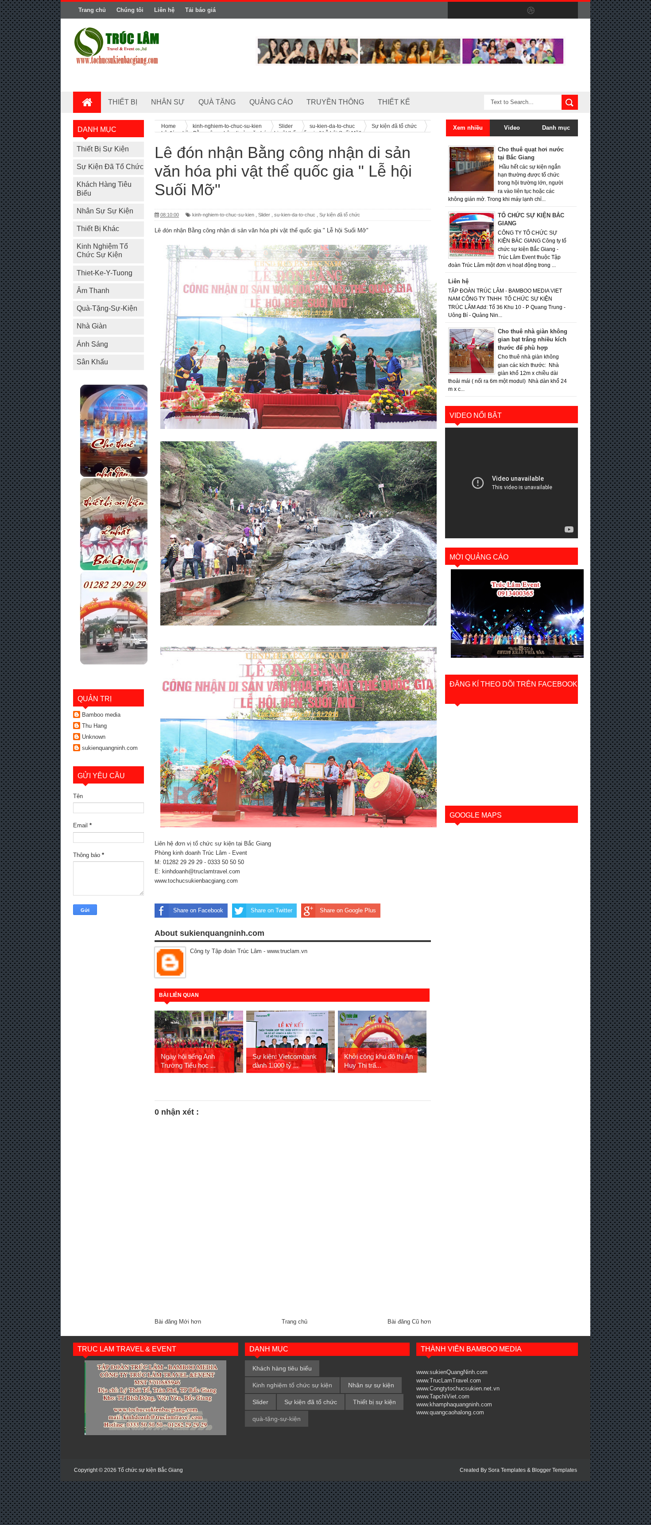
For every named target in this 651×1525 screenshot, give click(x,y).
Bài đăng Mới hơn (178, 1321)
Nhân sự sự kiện (105, 211)
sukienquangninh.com (110, 748)
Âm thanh (93, 290)
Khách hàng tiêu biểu (282, 1368)
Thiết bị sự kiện (103, 149)
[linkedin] (549, 10)
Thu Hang (94, 725)
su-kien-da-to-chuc (294, 214)
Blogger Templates (554, 1470)
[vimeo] (494, 10)
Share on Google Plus (348, 910)
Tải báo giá (200, 10)
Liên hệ (164, 10)
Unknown (93, 737)
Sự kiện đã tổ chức (110, 166)
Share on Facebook (198, 910)
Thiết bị (122, 102)
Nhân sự (168, 102)
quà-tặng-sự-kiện (107, 308)
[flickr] (512, 10)
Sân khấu (92, 362)
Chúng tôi (129, 10)
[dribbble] (531, 10)
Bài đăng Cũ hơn (409, 1321)
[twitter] (475, 10)
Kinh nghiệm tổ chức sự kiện (292, 1385)
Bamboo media (101, 714)
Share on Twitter (271, 910)
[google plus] (568, 10)
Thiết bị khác (98, 228)
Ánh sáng (92, 344)
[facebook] (456, 10)
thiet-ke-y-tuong (104, 273)
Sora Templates (507, 1470)
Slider (264, 214)
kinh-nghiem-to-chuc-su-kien (223, 214)
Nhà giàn (92, 326)
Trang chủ (92, 10)
